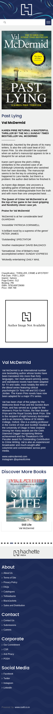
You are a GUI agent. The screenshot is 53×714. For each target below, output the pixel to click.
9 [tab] (15, 543)
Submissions (10, 625)
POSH (7, 659)
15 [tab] (33, 543)
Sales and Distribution (14, 605)
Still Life (27, 524)
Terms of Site (10, 578)
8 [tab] (11, 543)
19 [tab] (45, 543)
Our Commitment (12, 645)
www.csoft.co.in (22, 707)
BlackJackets (10, 601)
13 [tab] (27, 543)
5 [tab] (2, 543)
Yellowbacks (10, 596)
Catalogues (9, 591)
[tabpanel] (26, 505)
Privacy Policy (10, 582)
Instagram (8, 683)
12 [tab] (24, 543)
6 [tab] (5, 543)
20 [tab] (48, 543)
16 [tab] (36, 543)
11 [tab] (21, 543)
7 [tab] (8, 543)
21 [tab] (51, 543)
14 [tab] (30, 543)
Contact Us (9, 620)
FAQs (6, 587)
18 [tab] (42, 543)
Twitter (7, 678)
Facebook (8, 674)
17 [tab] (39, 543)
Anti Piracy (9, 654)
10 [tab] (18, 543)
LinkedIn (8, 688)
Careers (7, 630)
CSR (6, 649)
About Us (8, 573)
